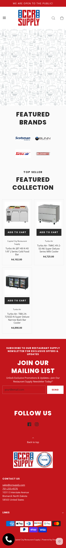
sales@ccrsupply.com (13, 484)
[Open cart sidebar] (62, 18)
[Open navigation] (4, 18)
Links (6, 512)
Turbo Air (49, 241)
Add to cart (17, 232)
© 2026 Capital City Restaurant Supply (24, 539)
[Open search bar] (53, 18)
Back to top (33, 442)
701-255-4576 (10, 488)
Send (55, 389)
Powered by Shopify (50, 539)
